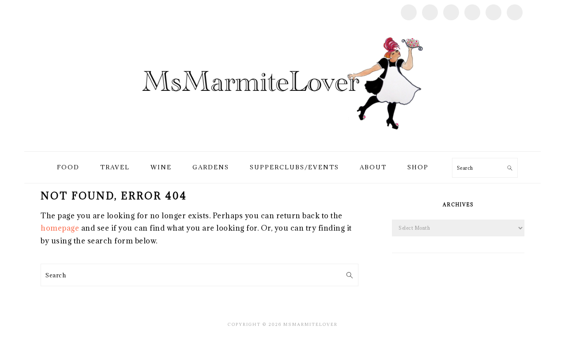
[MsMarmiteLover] (282, 141)
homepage (60, 228)
